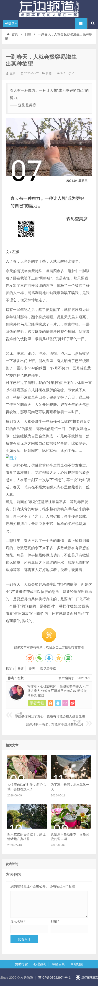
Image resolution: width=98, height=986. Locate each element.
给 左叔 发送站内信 (65, 703)
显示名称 (17, 921)
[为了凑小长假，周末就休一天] (71, 778)
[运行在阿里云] (87, 977)
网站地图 (76, 964)
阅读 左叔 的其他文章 (37, 703)
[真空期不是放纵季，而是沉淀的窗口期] (71, 827)
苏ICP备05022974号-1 (54, 977)
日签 (28, 34)
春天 (32, 668)
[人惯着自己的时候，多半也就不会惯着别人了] (27, 778)
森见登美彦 (48, 668)
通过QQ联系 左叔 (58, 703)
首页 (15, 34)
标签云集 (58, 964)
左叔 (12, 73)
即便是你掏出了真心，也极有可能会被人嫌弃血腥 (50, 715)
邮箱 (55, 921)
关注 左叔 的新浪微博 (72, 703)
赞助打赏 (21, 964)
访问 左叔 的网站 (50, 703)
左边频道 (49, 9)
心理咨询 (40, 964)
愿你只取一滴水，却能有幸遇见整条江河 (54, 723)
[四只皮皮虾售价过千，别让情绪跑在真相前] (27, 827)
